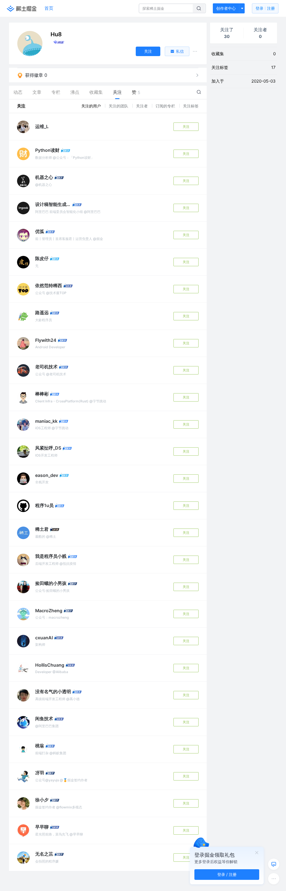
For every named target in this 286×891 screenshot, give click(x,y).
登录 (265, 8)
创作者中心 (226, 8)
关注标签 (191, 106)
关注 (186, 126)
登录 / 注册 (227, 874)
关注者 (142, 106)
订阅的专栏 (166, 106)
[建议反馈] (273, 864)
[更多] (273, 878)
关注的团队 (119, 106)
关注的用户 (91, 106)
